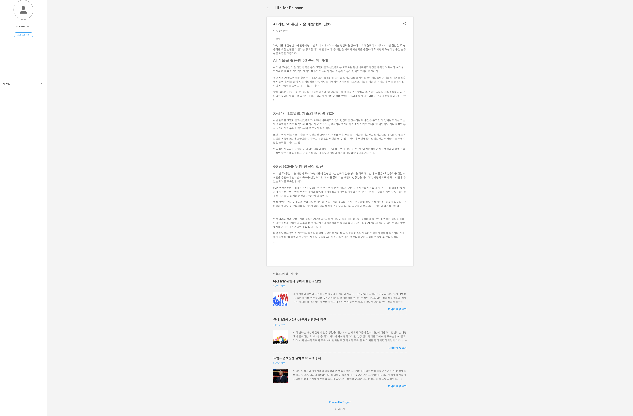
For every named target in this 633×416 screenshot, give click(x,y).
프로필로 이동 (23, 35)
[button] (405, 24)
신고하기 (340, 408)
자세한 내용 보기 (397, 309)
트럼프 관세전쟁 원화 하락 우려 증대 (297, 358)
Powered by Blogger (340, 402)
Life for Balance (288, 8)
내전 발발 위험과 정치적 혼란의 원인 (297, 281)
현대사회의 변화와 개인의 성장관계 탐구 (299, 319)
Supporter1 (23, 26)
